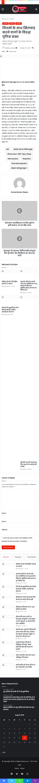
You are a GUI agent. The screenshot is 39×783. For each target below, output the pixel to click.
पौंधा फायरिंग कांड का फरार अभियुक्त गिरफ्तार (25, 656)
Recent (6, 557)
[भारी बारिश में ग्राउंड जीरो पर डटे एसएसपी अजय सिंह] (8, 668)
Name (4, 513)
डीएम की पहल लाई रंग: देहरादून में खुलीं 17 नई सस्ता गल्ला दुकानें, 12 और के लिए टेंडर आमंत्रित (25, 620)
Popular (18, 557)
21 (8, 149)
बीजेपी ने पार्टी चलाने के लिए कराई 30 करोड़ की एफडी (28, 464)
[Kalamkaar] (19, 9)
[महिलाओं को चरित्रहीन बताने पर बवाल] (10, 274)
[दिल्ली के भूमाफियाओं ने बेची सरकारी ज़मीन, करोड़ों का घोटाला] (10, 301)
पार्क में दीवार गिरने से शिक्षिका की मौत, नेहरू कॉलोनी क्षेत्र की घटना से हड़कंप (24, 645)
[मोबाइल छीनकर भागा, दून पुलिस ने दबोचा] (8, 610)
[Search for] (36, 9)
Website (4, 529)
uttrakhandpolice (20, 163)
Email (4, 521)
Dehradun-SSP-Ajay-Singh (19, 154)
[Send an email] (16, 48)
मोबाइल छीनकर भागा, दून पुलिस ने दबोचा (25, 608)
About (22, 768)
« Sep (3, 752)
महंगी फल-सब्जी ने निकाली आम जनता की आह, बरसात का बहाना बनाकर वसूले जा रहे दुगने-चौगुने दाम (26, 632)
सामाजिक (18, 23)
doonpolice (13, 159)
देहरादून (12, 23)
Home (6, 19)
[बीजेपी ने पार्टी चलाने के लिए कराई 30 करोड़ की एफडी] (28, 378)
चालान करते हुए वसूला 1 (19, 168)
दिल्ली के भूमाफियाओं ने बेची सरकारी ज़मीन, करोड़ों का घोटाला (10, 310)
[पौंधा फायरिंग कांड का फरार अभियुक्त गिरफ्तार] (8, 658)
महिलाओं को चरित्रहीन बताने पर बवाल (9, 282)
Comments (31, 557)
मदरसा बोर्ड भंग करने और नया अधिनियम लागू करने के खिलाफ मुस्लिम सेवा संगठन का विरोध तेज (28, 285)
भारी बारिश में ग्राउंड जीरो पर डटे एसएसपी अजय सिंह (25, 666)
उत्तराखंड (11, 19)
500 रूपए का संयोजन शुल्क (23, 149)
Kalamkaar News (10, 48)
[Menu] (3, 9)
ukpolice (27, 159)
